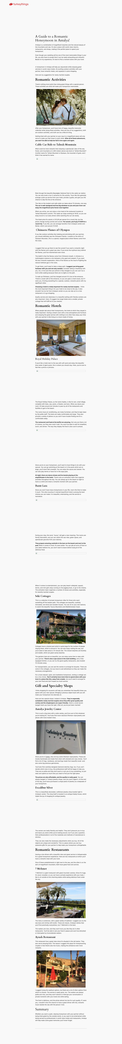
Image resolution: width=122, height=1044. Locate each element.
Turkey (47, 757)
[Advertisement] (61, 21)
